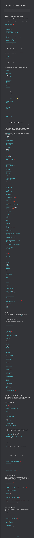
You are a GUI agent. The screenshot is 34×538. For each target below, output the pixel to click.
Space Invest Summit (9, 522)
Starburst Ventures (9, 389)
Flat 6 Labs (8, 217)
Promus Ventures (9, 379)
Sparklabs (8, 268)
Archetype (8, 256)
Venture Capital (8, 33)
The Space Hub (8, 211)
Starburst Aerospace (9, 143)
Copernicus (8, 201)
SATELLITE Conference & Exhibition (12, 519)
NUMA (7, 236)
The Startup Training (10, 212)
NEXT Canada (8, 179)
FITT (7, 226)
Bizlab (7, 200)
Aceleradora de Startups (10, 165)
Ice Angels (8, 107)
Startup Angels (8, 117)
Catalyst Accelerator (9, 297)
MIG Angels (8, 108)
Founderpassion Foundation (11, 227)
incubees (8, 133)
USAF (7, 304)
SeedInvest (8, 81)
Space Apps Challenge (10, 498)
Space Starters (8, 73)
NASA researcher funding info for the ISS (13, 461)
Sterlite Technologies (10, 245)
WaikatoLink (8, 278)
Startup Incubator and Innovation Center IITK (14, 244)
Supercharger (8, 194)
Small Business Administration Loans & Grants (14, 436)
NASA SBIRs (9, 420)
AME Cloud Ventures (9, 355)
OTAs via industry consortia (11, 425)
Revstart (7, 238)
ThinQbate (8, 248)
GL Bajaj (7, 229)
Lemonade (8, 169)
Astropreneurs (8, 198)
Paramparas (8, 338)
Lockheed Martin (9, 372)
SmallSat (7, 521)
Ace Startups (8, 163)
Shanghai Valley (9, 191)
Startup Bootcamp (9, 144)
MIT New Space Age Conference (11, 518)
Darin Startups (8, 166)
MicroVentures (8, 79)
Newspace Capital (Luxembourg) (11, 332)
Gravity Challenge (9, 482)
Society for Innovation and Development (13, 240)
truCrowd (8, 85)
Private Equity (23, 315)
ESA (7, 469)
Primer (7, 266)
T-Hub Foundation (9, 247)
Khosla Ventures (9, 369)
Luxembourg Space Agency (11, 470)
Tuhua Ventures (9, 349)
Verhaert (7, 214)
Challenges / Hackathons (10, 40)
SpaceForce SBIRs (10, 433)
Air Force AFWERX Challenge (11, 490)
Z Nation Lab (8, 250)
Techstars (8, 147)
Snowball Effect (9, 76)
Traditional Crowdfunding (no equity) (12, 28)
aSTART (7, 344)
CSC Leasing (8, 446)
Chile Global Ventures (10, 182)
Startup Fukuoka (9, 259)
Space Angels (8, 116)
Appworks (8, 285)
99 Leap (7, 220)
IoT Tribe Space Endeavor (10, 205)
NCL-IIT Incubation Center (11, 234)
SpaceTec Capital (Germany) (11, 335)
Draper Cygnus (9, 363)
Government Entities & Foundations (12, 35)
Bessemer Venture (9, 358)
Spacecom (8, 525)
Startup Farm (8, 173)
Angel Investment (9, 30)
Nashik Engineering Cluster (11, 237)
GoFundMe (7, 55)
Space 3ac (8, 208)
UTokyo (7, 343)
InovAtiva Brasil (9, 168)
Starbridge (8, 387)
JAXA (7, 411)
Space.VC (7, 386)
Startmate (8, 160)
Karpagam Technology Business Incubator (13, 233)
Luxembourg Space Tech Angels (11, 98)
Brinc (7, 139)
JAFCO (7, 341)
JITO (7, 231)
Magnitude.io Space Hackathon (11, 502)
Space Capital (8, 383)
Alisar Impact (8, 223)
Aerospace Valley (9, 197)
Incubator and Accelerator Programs (12, 32)
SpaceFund (8, 384)
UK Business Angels (9, 111)
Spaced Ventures (9, 82)
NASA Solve (8, 494)
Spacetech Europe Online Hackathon (12, 487)
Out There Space (9, 377)
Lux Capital (8, 373)
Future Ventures (9, 366)
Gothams (7, 298)
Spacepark (8, 241)
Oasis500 (8, 262)
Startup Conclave (9, 243)
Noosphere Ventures (9, 334)
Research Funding (9, 39)
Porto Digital (8, 172)
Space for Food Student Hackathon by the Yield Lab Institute (16, 500)
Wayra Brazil (8, 175)
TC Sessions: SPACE (9, 526)
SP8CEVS (7, 380)
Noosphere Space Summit (10, 513)
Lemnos (7, 370)
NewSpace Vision (9, 207)
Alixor (7, 224)
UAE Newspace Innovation (10, 288)
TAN (7, 102)
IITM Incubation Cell (9, 230)
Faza (7, 253)
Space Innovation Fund (10, 159)
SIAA (7, 405)
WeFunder (8, 84)
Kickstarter (7, 57)
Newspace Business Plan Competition (12, 497)
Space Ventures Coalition (10, 301)
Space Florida (8, 437)
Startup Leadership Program (11, 146)
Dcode (7, 362)
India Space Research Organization (12, 408)
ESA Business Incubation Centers (12, 204)
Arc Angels (8, 105)
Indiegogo (7, 56)
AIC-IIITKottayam (9, 222)
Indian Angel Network (10, 101)
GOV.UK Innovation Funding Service (12, 466)
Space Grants (8, 462)
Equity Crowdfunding (9, 29)
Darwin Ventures (9, 359)
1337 (7, 271)
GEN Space (8, 493)
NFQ (7, 307)
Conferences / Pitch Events (11, 41)
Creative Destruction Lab (10, 178)
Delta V (7, 155)
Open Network (8, 257)
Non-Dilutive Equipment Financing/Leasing (13, 37)
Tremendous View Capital (10, 390)
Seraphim (8, 352)
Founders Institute (9, 141)
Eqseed (7, 70)
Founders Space (9, 187)
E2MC (7, 365)
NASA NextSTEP (10, 422)
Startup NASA (9, 423)
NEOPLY (7, 265)
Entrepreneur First (9, 140)
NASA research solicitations (11, 460)
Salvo (7, 277)
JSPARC (7, 413)
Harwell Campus (9, 291)
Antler (7, 137)
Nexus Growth (8, 170)
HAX (7, 188)
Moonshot (8, 156)
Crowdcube (8, 86)
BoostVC (7, 356)
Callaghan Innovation (10, 416)
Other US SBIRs (9, 434)
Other (7, 36)
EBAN (7, 203)
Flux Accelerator (9, 274)
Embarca (7, 150)
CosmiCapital (8, 331)
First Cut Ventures (9, 347)
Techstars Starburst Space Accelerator (12, 300)
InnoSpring (8, 190)
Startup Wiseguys (9, 210)
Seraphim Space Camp (10, 292)
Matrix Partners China (10, 328)
